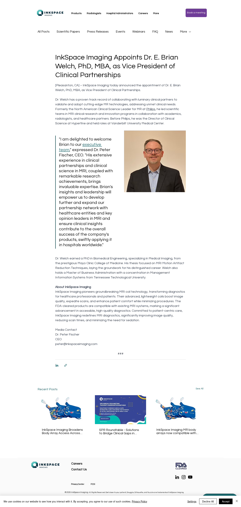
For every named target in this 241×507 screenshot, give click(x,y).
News (169, 31)
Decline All (208, 501)
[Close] (237, 501)
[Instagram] (183, 477)
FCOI (93, 484)
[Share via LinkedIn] (57, 365)
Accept (226, 501)
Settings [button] (191, 501)
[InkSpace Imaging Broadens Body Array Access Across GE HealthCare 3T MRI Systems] (63, 409)
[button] (76, 13)
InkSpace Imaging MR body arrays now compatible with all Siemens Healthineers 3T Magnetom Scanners (176, 431)
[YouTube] (190, 477)
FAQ (155, 31)
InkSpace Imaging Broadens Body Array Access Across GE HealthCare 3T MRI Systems (62, 431)
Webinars (138, 31)
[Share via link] (65, 365)
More (183, 31)
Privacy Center (77, 484)
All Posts (44, 31)
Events (120, 31)
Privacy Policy (139, 501)
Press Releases (98, 31)
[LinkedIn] (177, 477)
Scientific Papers (68, 31)
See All (199, 388)
